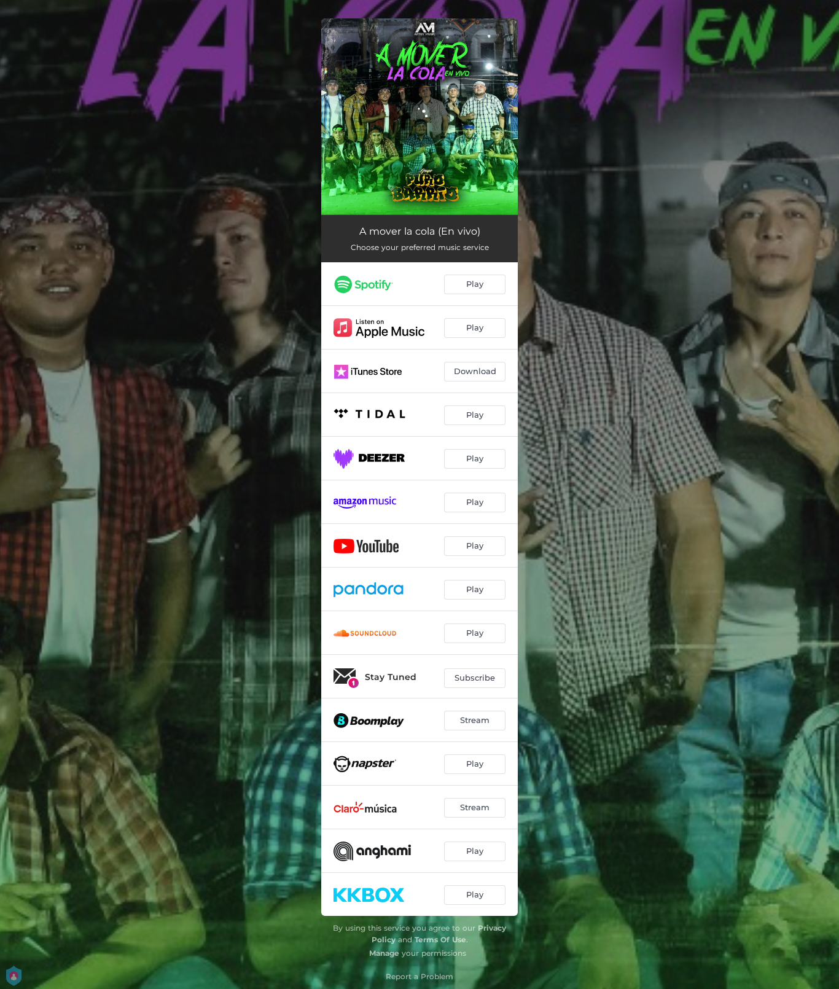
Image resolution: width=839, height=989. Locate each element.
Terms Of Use (440, 939)
